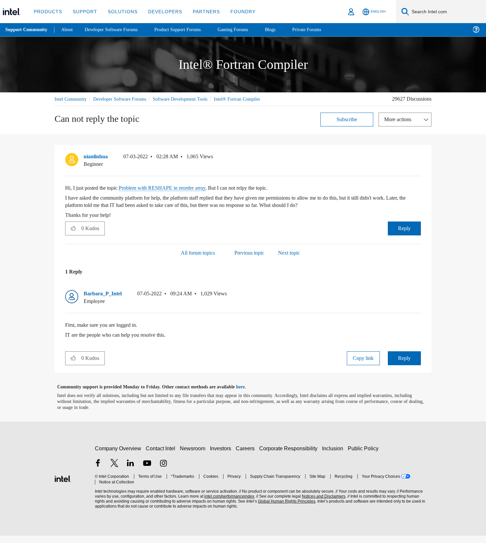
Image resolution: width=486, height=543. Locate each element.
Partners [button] (199, 11)
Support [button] (83, 11)
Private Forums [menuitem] (321, 29)
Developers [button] (160, 11)
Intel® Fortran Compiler (78, 106)
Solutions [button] (119, 11)
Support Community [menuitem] (27, 29)
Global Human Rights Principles (284, 509)
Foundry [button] (235, 11)
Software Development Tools (192, 98)
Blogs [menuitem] (283, 29)
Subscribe (347, 126)
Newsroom (194, 456)
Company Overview (118, 456)
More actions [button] (399, 126)
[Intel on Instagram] (163, 471)
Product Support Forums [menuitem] (186, 29)
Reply (404, 235)
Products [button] (47, 11)
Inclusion (334, 456)
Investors (222, 456)
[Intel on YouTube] (147, 471)
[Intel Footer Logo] (63, 485)
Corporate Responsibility (289, 456)
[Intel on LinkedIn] (130, 471)
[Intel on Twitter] (114, 471)
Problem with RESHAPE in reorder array (173, 195)
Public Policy (364, 456)
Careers (246, 456)
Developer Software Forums (125, 98)
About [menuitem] (68, 29)
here (246, 394)
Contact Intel (161, 456)
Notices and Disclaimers (321, 504)
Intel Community (72, 98)
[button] (418, 165)
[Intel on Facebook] (97, 471)
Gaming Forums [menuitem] (244, 29)
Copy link (363, 365)
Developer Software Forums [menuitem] (116, 29)
